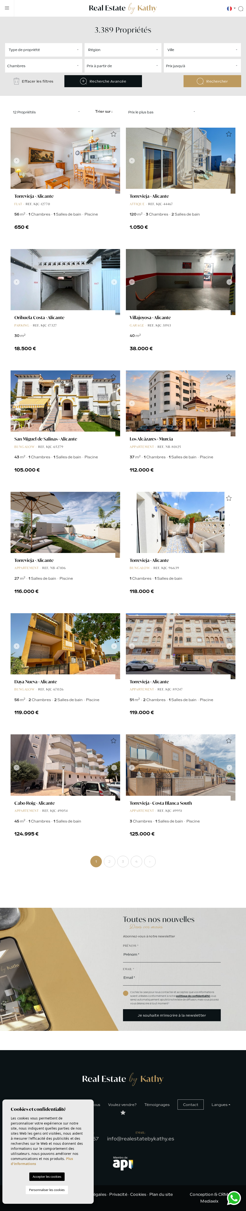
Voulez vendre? (122, 1105)
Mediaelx (209, 1201)
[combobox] (43, 50)
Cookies (138, 1194)
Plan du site (161, 1194)
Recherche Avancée (107, 81)
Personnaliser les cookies (47, 1190)
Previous (15, 161)
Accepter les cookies (47, 1176)
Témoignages (157, 1105)
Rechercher (216, 81)
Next (115, 161)
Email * (128, 969)
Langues (220, 1105)
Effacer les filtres (37, 81)
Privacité (118, 1194)
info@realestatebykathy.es (140, 1139)
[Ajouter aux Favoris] (113, 134)
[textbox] (44, 50)
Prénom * (131, 946)
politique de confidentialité (193, 996)
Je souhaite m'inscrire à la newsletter (172, 1015)
